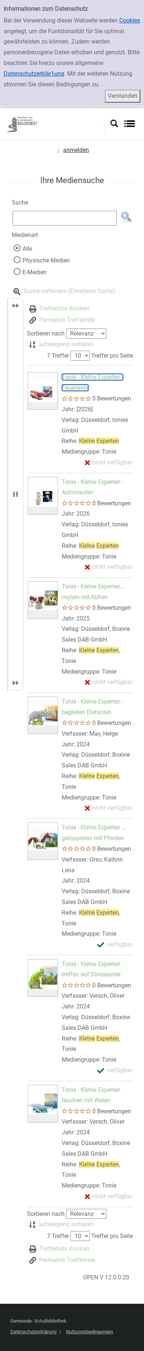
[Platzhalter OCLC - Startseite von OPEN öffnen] (55, 124)
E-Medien (35, 272)
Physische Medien (46, 260)
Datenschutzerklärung (33, 1331)
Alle (27, 248)
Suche (20, 202)
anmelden (76, 150)
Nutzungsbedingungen (89, 1331)
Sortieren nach (46, 333)
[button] (126, 217)
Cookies (129, 20)
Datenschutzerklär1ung (34, 73)
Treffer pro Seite (112, 355)
